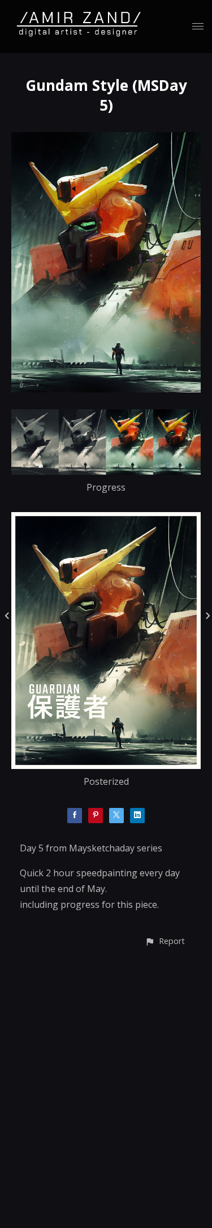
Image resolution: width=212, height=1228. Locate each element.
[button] (164, 940)
